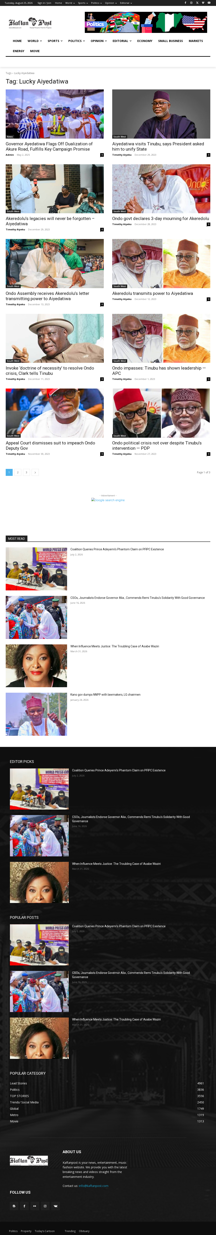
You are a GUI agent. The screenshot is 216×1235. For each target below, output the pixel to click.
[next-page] (35, 472)
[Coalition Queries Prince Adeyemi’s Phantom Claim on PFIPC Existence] (36, 568)
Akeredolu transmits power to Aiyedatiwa (152, 293)
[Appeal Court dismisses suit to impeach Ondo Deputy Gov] (55, 413)
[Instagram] (191, 3)
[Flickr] (35, 1206)
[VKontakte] (55, 1206)
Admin (10, 154)
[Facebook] (185, 3)
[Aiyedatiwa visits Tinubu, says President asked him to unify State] (161, 114)
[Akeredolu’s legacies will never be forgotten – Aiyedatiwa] (55, 188)
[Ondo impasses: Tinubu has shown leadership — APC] (161, 338)
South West (119, 136)
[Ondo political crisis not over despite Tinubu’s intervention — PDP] (161, 413)
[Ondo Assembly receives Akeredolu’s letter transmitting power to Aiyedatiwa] (55, 263)
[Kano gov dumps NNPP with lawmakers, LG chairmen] (36, 714)
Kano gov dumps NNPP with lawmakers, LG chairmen (105, 694)
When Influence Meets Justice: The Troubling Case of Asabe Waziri (114, 646)
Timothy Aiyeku (122, 154)
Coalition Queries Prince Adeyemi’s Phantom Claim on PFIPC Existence (117, 549)
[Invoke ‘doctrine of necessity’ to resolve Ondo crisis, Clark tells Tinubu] (55, 338)
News (10, 136)
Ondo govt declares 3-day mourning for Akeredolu (160, 218)
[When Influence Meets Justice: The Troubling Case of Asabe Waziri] (36, 665)
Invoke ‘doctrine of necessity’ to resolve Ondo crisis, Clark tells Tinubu (50, 371)
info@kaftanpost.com (93, 1186)
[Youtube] (209, 3)
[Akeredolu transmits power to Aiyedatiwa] (161, 263)
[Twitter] (197, 3)
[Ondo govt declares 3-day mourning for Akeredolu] (161, 188)
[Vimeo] (203, 3)
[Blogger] (14, 1206)
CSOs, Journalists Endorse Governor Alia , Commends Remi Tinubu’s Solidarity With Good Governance (137, 597)
